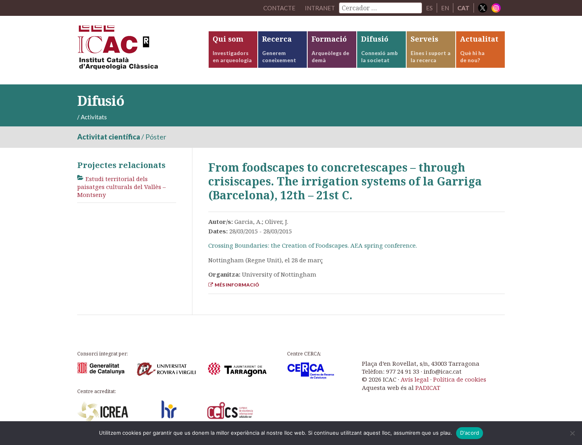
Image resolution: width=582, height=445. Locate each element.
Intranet (320, 7)
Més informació (236, 285)
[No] (572, 433)
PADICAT (427, 388)
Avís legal (415, 379)
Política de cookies (459, 379)
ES (429, 7)
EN (445, 7)
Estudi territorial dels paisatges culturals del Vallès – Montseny (121, 187)
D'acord (469, 433)
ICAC (136, 50)
